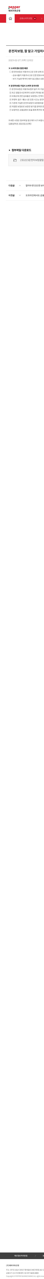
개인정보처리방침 (20, 1256)
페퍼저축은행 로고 (14, 9)
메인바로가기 (10, 18)
